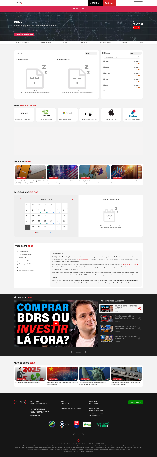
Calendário (83, 42)
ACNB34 (107, 61)
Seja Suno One (66, 406)
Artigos (140, 42)
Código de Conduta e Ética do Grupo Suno (37, 408)
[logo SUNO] (18, 3)
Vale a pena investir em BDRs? (27, 270)
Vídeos (124, 42)
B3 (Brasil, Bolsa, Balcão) (130, 264)
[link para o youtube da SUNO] (83, 434)
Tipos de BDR (22, 257)
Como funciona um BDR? (25, 254)
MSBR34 (107, 67)
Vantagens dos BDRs (24, 260)
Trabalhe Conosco (96, 413)
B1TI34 (107, 85)
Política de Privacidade (38, 403)
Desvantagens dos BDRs (25, 264)
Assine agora (135, 402)
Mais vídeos (78, 352)
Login (63, 401)
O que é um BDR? (23, 251)
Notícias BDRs (21, 177)
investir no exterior (83, 259)
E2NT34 (107, 73)
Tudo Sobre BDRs (105, 42)
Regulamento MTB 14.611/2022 (71, 408)
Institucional (35, 401)
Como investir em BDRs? (25, 267)
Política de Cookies (37, 406)
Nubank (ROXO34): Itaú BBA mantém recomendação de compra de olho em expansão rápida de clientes (93, 183)
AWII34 (107, 79)
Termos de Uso (35, 415)
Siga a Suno (93, 403)
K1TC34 (107, 91)
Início (15, 17)
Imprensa (92, 406)
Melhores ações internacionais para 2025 (27, 382)
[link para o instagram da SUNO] (78, 434)
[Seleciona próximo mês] (72, 199)
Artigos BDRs (21, 379)
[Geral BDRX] (91, 53)
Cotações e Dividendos (21, 42)
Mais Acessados (46, 42)
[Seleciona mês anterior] (20, 199)
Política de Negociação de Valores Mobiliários (39, 412)
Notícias (65, 42)
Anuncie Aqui (94, 408)
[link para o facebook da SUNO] (73, 434)
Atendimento (93, 401)
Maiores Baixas (64, 59)
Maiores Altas (23, 59)
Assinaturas (65, 403)
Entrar (139, 2)
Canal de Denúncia (96, 410)
